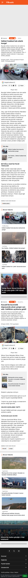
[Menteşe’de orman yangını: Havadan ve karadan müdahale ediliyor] (14, 379)
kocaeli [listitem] (4, 448)
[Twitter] (14, 551)
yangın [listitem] (11, 448)
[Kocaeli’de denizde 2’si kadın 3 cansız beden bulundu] (14, 385)
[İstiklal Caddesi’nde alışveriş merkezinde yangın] (14, 151)
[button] (15, 38)
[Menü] (2, 2)
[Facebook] (9, 551)
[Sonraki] (25, 284)
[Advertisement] (14, 20)
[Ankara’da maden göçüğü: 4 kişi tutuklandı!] (14, 531)
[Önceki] (2, 284)
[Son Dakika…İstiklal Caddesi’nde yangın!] (14, 157)
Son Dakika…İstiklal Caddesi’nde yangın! (13, 248)
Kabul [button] (25, 576)
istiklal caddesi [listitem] (5, 203)
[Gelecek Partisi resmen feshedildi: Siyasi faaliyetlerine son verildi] (14, 284)
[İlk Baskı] (10, 2)
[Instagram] (19, 551)
